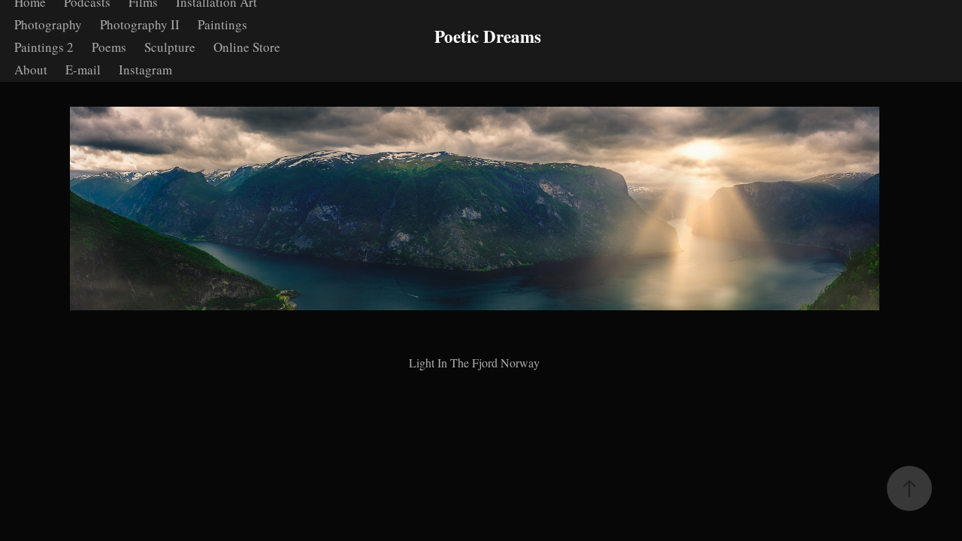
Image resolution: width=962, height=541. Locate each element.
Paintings (222, 24)
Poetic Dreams (487, 36)
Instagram (145, 69)
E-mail (83, 69)
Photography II (140, 24)
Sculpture (169, 47)
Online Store (246, 47)
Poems (109, 47)
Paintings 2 (44, 47)
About (30, 69)
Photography (48, 24)
